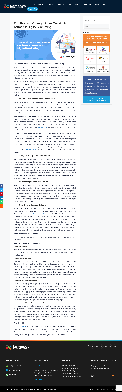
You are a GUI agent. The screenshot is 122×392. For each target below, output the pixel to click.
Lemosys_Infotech (15, 370)
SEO (15, 19)
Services (40, 4)
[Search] (105, 26)
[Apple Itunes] (106, 346)
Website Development (69, 365)
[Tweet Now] (92, 346)
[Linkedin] (97, 346)
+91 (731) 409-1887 (102, 4)
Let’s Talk (33, 9)
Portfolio (52, 4)
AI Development (86, 4)
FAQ (97, 389)
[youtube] (110, 346)
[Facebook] (88, 346)
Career (91, 389)
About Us (31, 4)
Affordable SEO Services (70, 373)
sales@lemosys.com (41, 366)
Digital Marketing (20, 326)
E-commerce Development (70, 368)
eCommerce (42, 127)
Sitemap (114, 389)
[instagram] (101, 346)
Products (61, 4)
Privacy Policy (105, 389)
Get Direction (38, 380)
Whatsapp (12, 375)
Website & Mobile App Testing (71, 376)
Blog (76, 4)
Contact (69, 4)
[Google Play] (115, 346)
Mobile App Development (70, 371)
